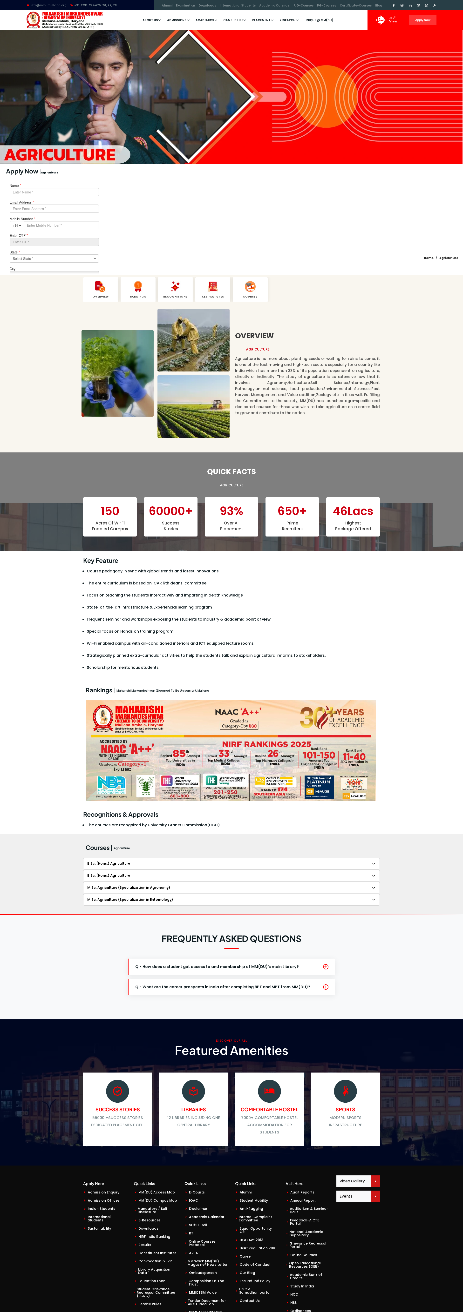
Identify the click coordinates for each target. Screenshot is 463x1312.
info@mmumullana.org (49, 5)
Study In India (302, 1286)
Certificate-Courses (356, 5)
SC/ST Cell (198, 1225)
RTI (191, 1233)
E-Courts (197, 1192)
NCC (294, 1294)
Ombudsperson (203, 1272)
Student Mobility (254, 1200)
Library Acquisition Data (154, 1271)
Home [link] (429, 258)
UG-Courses (303, 5)
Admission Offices (104, 1200)
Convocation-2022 (155, 1261)
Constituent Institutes (157, 1253)
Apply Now (422, 20)
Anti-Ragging (251, 1208)
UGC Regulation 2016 (258, 1248)
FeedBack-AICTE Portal (304, 1222)
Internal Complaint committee (255, 1218)
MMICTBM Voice (203, 1292)
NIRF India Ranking (154, 1236)
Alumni (167, 5)
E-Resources (149, 1220)
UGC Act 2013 (251, 1240)
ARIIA (193, 1253)
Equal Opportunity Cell (256, 1230)
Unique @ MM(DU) (319, 20)
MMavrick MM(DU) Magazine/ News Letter (208, 1262)
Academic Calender (275, 5)
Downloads (207, 5)
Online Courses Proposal (202, 1243)
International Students (238, 5)
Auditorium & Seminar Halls (309, 1210)
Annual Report (303, 1200)
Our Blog (247, 1272)
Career (246, 1256)
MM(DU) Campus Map (157, 1200)
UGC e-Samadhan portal (255, 1290)
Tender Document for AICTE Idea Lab (207, 1302)
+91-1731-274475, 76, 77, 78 (95, 5)
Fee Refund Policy (255, 1281)
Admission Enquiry (103, 1192)
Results (144, 1244)
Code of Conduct (255, 1264)
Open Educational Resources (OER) (305, 1264)
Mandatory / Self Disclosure (152, 1210)
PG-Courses (326, 5)
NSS (293, 1302)
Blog (378, 5)
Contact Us (250, 1300)
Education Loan (151, 1281)
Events (346, 1196)
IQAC (193, 1200)
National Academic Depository (306, 1233)
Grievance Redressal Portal (308, 1245)
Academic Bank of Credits (306, 1276)
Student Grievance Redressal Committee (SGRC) (156, 1292)
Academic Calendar (207, 1217)
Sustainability (99, 1228)
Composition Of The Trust (206, 1282)
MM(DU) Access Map (156, 1192)
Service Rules (149, 1304)
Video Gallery (352, 1181)
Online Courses (303, 1255)
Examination (185, 5)
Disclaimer (198, 1208)
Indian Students (101, 1208)
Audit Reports (302, 1192)
